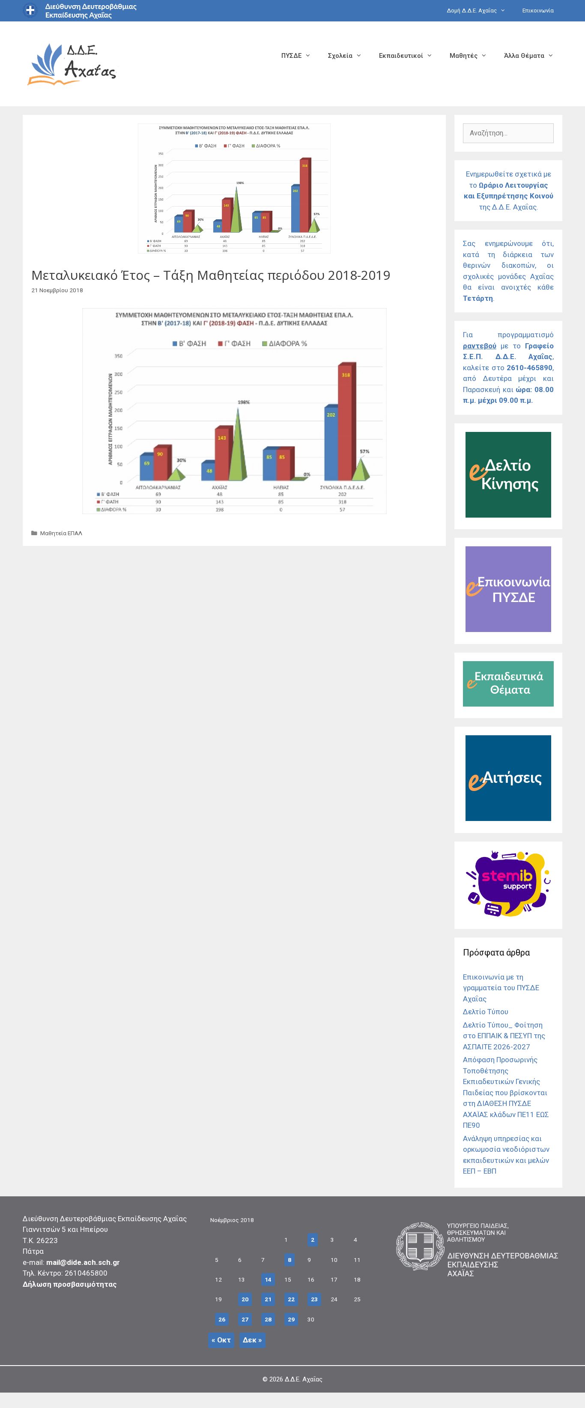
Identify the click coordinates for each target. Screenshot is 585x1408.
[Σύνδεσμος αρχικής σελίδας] (72, 63)
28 (268, 1319)
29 (291, 1319)
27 (245, 1319)
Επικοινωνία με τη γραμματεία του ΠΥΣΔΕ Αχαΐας (501, 988)
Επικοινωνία (538, 10)
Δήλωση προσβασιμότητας (70, 1284)
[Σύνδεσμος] (508, 515)
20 (245, 1299)
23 (314, 1299)
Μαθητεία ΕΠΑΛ (61, 533)
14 (268, 1279)
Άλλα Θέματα (524, 56)
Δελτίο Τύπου (485, 1011)
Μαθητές (464, 56)
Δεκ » (252, 1340)
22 (291, 1299)
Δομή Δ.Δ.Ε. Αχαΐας (472, 10)
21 (268, 1299)
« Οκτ (221, 1340)
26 (221, 1319)
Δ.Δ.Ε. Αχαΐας (303, 1379)
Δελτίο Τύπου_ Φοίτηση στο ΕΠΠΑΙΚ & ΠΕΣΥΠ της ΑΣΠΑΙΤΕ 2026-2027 (504, 1036)
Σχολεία (340, 56)
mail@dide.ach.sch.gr (83, 1262)
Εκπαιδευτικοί (401, 56)
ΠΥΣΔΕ (291, 56)
